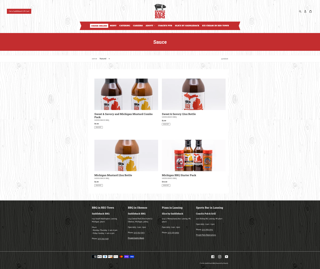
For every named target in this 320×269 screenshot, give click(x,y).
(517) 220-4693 (173, 233)
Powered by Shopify (222, 263)
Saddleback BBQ (210, 263)
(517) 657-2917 (139, 233)
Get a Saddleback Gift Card (19, 11)
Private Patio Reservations (206, 235)
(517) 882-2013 (207, 230)
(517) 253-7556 (103, 239)
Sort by (94, 59)
